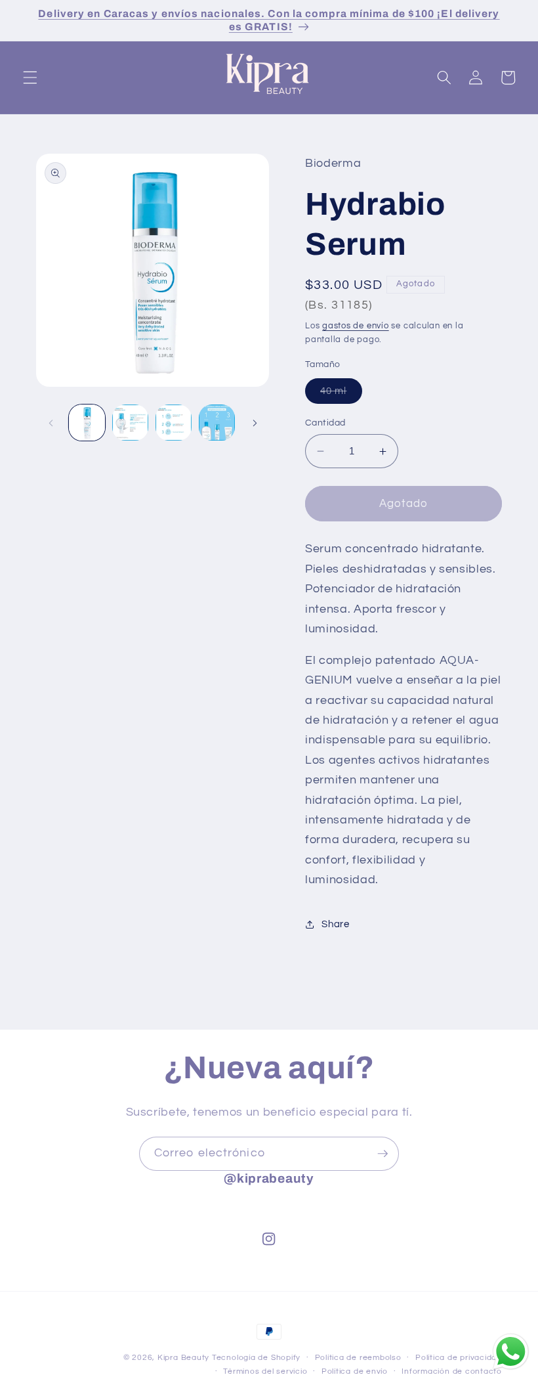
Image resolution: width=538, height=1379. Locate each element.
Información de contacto (452, 1371)
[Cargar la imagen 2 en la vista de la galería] (130, 423)
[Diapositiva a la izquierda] (50, 422)
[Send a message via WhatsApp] (510, 1351)
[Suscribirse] (382, 1154)
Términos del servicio (265, 1371)
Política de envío (354, 1371)
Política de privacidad (458, 1357)
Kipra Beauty (183, 1357)
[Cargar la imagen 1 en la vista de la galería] (87, 423)
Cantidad (325, 422)
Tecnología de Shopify (256, 1357)
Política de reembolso (358, 1357)
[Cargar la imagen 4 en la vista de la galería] (217, 423)
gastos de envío (355, 325)
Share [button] (335, 924)
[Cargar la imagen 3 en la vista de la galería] (173, 423)
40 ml (341, 394)
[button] (30, 77)
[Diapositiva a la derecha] (254, 422)
